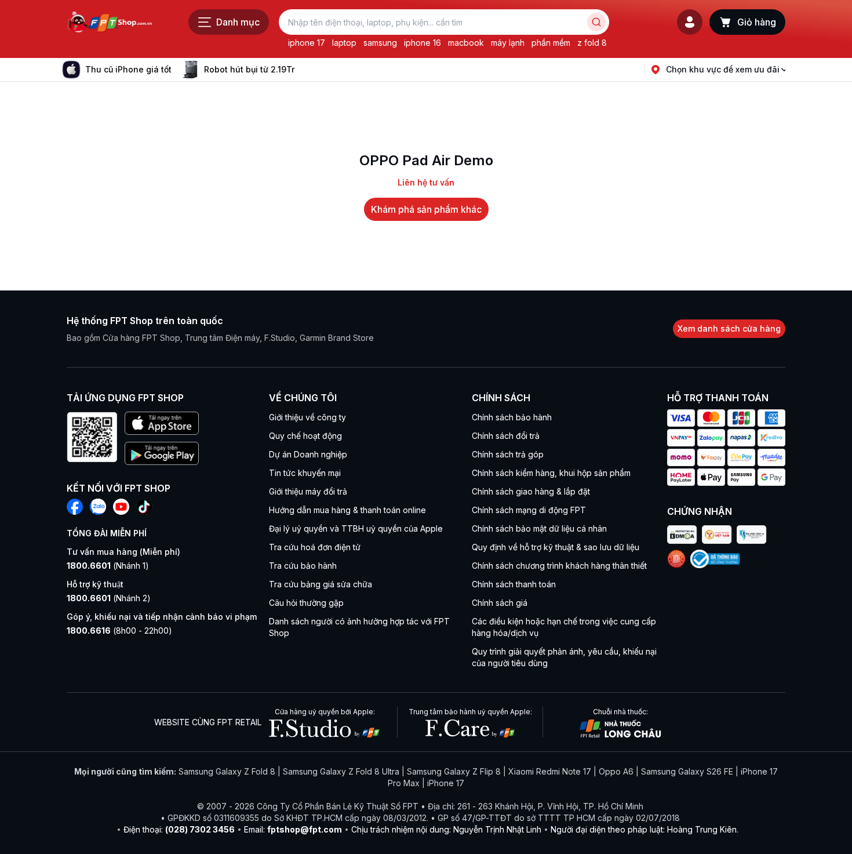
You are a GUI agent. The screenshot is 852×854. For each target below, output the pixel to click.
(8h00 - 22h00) (119, 630)
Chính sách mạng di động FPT (529, 510)
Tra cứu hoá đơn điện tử (315, 547)
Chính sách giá (499, 603)
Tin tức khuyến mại (305, 473)
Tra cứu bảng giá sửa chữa (320, 584)
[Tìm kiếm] (596, 22)
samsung (380, 43)
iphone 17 (306, 43)
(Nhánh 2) (109, 598)
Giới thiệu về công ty (307, 417)
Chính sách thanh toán (514, 584)
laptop (344, 43)
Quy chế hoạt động (305, 436)
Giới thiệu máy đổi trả (308, 491)
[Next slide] (303, 69)
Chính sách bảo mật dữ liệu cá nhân (539, 528)
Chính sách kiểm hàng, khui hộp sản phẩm (551, 473)
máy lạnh (508, 43)
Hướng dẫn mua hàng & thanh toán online (347, 510)
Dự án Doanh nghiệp (308, 454)
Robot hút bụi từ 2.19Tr (249, 69)
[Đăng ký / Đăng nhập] (689, 22)
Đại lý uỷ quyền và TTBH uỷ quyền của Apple (356, 528)
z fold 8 (592, 43)
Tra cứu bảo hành (303, 565)
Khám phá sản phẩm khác (426, 209)
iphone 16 (422, 43)
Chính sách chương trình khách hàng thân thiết (559, 565)
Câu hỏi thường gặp (306, 603)
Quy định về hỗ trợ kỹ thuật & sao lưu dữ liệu (555, 547)
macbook (466, 43)
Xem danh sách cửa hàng (729, 328)
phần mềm (550, 43)
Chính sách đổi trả (506, 436)
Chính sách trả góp (508, 454)
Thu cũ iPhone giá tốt (128, 69)
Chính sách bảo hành (512, 417)
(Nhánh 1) (108, 565)
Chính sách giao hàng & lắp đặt (531, 491)
